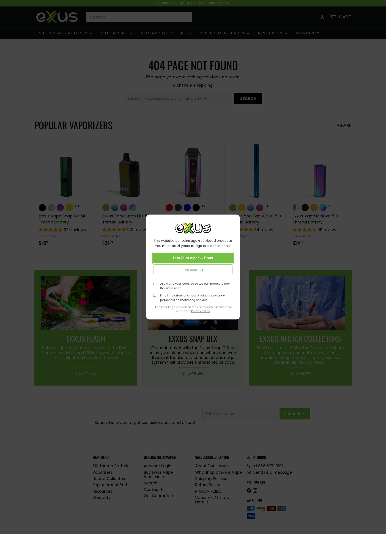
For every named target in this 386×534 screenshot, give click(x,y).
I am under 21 (193, 270)
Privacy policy (200, 311)
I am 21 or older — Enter (193, 258)
